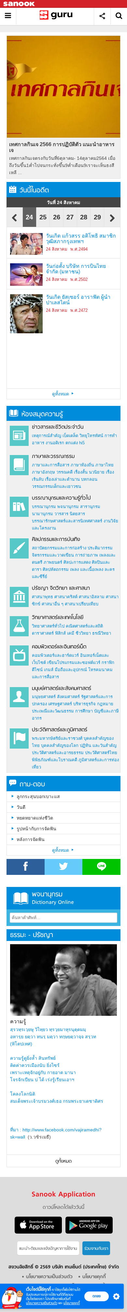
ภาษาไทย (104, 465)
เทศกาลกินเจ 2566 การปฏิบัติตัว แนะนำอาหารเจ (62, 147)
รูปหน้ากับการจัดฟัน (36, 828)
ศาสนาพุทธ (42, 596)
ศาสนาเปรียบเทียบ (81, 603)
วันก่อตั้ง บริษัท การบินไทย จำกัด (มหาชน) (76, 269)
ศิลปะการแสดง (77, 562)
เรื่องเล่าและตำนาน (62, 479)
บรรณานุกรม (44, 506)
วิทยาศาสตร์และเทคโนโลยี (57, 618)
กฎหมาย (105, 703)
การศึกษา (84, 711)
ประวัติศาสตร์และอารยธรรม (58, 752)
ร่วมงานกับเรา (96, 1248)
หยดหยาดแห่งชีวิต (35, 818)
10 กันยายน (57, 349)
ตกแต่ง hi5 (75, 442)
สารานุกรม (90, 506)
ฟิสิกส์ (60, 633)
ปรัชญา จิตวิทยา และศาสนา (61, 588)
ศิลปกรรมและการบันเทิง (56, 539)
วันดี (21, 807)
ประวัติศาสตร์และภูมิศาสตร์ (59, 730)
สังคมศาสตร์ (68, 696)
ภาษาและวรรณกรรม (53, 456)
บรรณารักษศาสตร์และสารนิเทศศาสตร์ (67, 520)
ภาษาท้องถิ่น (82, 465)
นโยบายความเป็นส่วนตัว (41, 1303)
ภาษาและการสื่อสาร (50, 465)
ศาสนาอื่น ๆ (53, 603)
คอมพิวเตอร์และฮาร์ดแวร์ (55, 655)
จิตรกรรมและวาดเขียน (53, 555)
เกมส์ (48, 669)
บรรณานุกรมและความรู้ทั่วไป (61, 498)
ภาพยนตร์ (53, 562)
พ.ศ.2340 (79, 349)
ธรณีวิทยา (101, 633)
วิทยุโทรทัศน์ (91, 435)
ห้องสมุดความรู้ (42, 414)
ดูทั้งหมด (61, 393)
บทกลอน (89, 479)
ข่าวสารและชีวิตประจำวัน (57, 427)
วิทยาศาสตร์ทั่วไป (48, 626)
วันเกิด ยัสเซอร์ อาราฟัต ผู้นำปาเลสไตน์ (78, 300)
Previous (14, 221)
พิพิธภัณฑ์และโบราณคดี (54, 759)
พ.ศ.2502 (79, 279)
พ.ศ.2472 (79, 310)
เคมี (70, 633)
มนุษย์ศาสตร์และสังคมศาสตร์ (61, 688)
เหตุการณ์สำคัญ (46, 435)
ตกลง (96, 1296)
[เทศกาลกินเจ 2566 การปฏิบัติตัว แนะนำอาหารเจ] (63, 87)
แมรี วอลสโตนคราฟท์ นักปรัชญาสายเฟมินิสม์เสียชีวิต (77, 339)
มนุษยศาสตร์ (44, 696)
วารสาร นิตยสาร (69, 513)
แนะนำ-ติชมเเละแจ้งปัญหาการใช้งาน (48, 1248)
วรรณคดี (64, 472)
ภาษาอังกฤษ (43, 472)
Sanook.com (19, 4)
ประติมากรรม (100, 548)
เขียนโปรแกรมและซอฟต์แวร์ (73, 662)
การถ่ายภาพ (86, 555)
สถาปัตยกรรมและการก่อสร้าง (59, 548)
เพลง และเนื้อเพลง (86, 569)
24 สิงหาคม (56, 249)
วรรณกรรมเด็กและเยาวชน (56, 486)
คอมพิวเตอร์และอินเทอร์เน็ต (59, 647)
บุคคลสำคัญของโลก (59, 745)
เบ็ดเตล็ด (70, 435)
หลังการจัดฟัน (31, 839)
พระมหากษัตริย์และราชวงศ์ (57, 738)
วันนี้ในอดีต (34, 190)
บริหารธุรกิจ (84, 703)
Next (112, 221)
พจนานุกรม (68, 506)
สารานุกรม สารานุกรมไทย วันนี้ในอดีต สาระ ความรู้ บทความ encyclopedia (57, 16)
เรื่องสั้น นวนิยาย (89, 472)
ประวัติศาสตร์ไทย (101, 752)
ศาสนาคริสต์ (66, 596)
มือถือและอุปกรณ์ (71, 669)
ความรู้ (18, 1021)
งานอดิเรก (55, 442)
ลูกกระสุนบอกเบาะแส (38, 796)
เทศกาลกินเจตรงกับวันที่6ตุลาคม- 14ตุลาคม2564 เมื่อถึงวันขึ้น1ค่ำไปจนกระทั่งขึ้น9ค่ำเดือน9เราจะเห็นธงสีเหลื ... (62, 165)
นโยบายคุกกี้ (72, 1303)
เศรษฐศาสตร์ (60, 703)
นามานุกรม (42, 513)
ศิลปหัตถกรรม (56, 569)
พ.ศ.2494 (79, 249)
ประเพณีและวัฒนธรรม (53, 711)
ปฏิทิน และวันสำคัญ (98, 745)
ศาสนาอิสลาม (92, 596)
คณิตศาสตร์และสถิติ (84, 626)
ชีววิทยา (83, 633)
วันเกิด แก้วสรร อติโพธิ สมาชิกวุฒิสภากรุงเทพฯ (81, 238)
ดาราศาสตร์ (43, 633)
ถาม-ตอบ (32, 784)
